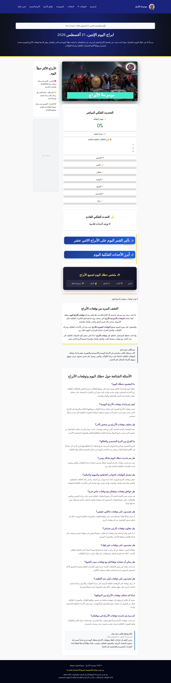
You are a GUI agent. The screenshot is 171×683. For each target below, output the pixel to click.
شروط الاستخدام (79, 670)
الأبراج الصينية (34, 6)
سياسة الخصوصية (92, 670)
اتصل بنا (69, 670)
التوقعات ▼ (81, 6)
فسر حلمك (21, 6)
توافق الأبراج (48, 6)
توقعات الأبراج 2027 (99, 335)
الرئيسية (93, 6)
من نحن (101, 670)
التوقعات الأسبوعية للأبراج (115, 318)
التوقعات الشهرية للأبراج (101, 327)
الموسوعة (60, 6)
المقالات (70, 6)
